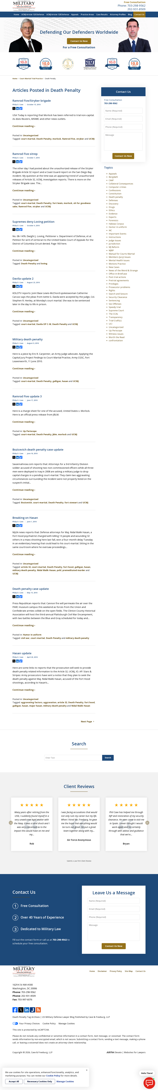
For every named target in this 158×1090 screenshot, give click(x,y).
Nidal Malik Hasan (46, 570)
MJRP (111, 250)
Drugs (112, 207)
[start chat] (149, 1083)
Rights (112, 290)
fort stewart (71, 502)
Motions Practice (117, 263)
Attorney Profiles (118, 14)
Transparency (115, 317)
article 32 (26, 567)
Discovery (113, 203)
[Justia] (32, 1009)
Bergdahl (113, 177)
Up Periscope (30, 431)
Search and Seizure (118, 293)
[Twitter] (20, 1009)
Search (108, 757)
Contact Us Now (79, 41)
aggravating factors (31, 702)
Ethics (112, 210)
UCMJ (91, 138)
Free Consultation (135, 2)
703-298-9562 (136, 5)
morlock (57, 138)
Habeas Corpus (116, 223)
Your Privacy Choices (29, 1023)
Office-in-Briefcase (118, 273)
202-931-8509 (136, 9)
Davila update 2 (23, 278)
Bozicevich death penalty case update (37, 449)
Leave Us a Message (113, 893)
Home (16, 14)
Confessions (115, 190)
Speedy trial (115, 307)
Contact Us (139, 14)
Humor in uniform (32, 634)
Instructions (115, 237)
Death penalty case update (30, 588)
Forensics (113, 220)
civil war (25, 638)
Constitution (115, 193)
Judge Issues (115, 240)
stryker (80, 138)
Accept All (14, 1081)
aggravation (49, 702)
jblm (55, 434)
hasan (65, 381)
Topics (108, 167)
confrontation (116, 340)
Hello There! (147, 1073)
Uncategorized (30, 135)
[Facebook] (15, 1009)
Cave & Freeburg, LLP (41, 1052)
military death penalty (24, 570)
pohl (59, 570)
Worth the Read (116, 337)
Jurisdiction (114, 243)
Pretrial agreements (119, 280)
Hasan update (21, 653)
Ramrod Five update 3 (27, 396)
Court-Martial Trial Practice (31, 78)
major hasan (35, 705)
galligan (57, 381)
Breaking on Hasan (25, 517)
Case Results (102, 14)
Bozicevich (26, 502)
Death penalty (116, 197)
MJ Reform (114, 247)
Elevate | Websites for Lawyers (126, 1052)
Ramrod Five (68, 138)
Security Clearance (118, 297)
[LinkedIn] (26, 1009)
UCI (110, 323)
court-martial (28, 138)
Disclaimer (102, 971)
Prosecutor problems (119, 287)
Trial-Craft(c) (115, 320)
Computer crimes (117, 187)
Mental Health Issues (119, 260)
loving (44, 263)
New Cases (114, 267)
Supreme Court (116, 310)
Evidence (113, 213)
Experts (112, 217)
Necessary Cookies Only (39, 1081)
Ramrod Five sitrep (25, 154)
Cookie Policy (49, 1023)
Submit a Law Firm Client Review (79, 861)
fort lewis (58, 203)
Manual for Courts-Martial (122, 253)
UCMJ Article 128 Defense (57, 14)
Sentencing (114, 300)
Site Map (129, 971)
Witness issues (116, 333)
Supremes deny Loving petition (33, 221)
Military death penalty (27, 339)
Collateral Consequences (121, 183)
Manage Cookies (67, 1023)
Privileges (113, 283)
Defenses (113, 200)
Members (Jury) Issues (120, 257)
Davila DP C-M (43, 324)
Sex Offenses (115, 303)
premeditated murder (73, 570)
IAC (110, 230)
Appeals (74, 14)
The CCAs (113, 313)
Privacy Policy (116, 971)
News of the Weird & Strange (123, 270)
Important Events (117, 233)
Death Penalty (43, 138)
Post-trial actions (117, 277)
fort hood (68, 567)
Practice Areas (87, 14)
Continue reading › (23, 126)
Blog (130, 14)
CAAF (111, 180)
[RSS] (38, 1009)
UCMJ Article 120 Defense (32, 14)
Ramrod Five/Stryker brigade (31, 100)
